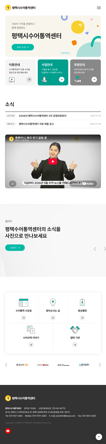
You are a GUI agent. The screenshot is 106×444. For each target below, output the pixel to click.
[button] (99, 249)
